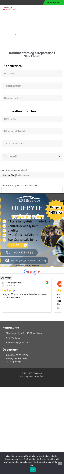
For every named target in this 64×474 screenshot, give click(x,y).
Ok (32, 469)
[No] (60, 463)
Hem (10, 35)
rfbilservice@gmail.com (17, 342)
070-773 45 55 (13, 338)
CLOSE (6, 278)
